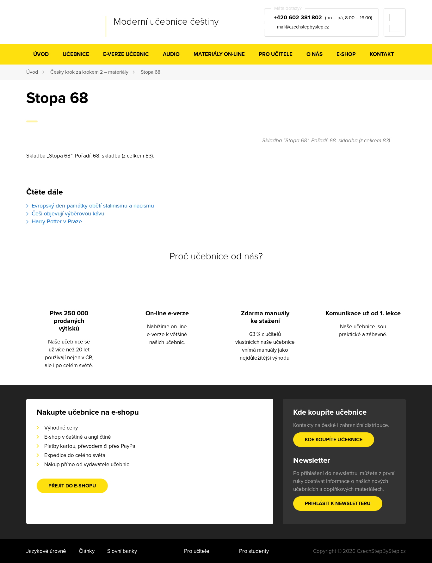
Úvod (41, 54)
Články (87, 551)
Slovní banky (122, 551)
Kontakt (382, 54)
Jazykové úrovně (46, 551)
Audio (171, 54)
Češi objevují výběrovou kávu (68, 213)
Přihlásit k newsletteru (338, 503)
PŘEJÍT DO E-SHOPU (72, 486)
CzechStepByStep (58, 21)
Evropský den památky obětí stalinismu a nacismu (93, 205)
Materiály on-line (219, 54)
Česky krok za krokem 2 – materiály (89, 72)
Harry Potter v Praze (57, 221)
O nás (314, 54)
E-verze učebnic (126, 54)
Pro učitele (276, 54)
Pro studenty (254, 551)
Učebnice (76, 54)
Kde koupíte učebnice (333, 439)
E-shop (346, 54)
